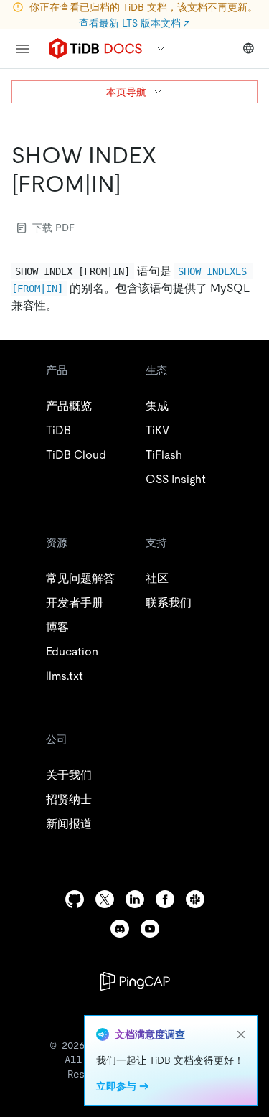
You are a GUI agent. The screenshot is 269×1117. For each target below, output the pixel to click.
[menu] (23, 48)
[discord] (120, 928)
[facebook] (165, 899)
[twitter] (105, 899)
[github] (75, 899)
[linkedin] (135, 899)
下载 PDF (53, 227)
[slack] (195, 899)
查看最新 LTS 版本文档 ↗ (134, 23)
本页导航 (126, 92)
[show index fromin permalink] (132, 183)
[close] (241, 1034)
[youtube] (150, 928)
